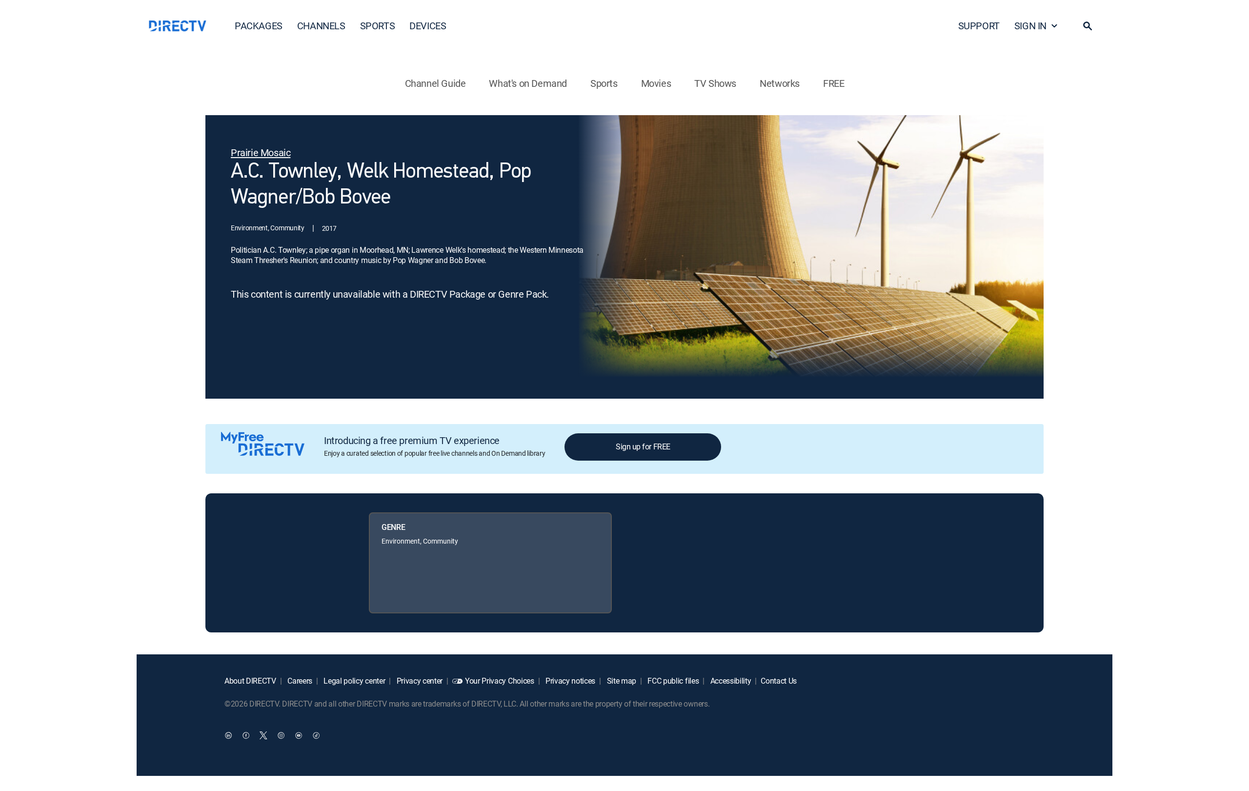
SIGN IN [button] (1030, 25)
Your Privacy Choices (499, 680)
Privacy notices (569, 680)
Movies (656, 83)
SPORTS (377, 25)
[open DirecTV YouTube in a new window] (298, 735)
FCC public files (672, 680)
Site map (620, 680)
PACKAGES (258, 25)
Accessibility (729, 680)
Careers (299, 680)
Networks (780, 83)
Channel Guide (435, 83)
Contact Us (779, 680)
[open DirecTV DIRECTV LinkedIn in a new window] (228, 735)
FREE (833, 83)
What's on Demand (528, 83)
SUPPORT (979, 25)
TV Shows (715, 83)
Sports (604, 83)
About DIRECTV (250, 680)
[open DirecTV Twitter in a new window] (263, 735)
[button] (1087, 26)
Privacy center (419, 680)
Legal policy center (353, 680)
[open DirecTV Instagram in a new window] (281, 735)
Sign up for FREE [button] (643, 446)
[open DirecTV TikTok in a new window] (316, 735)
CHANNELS (321, 25)
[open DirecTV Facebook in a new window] (246, 735)
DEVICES (427, 25)
